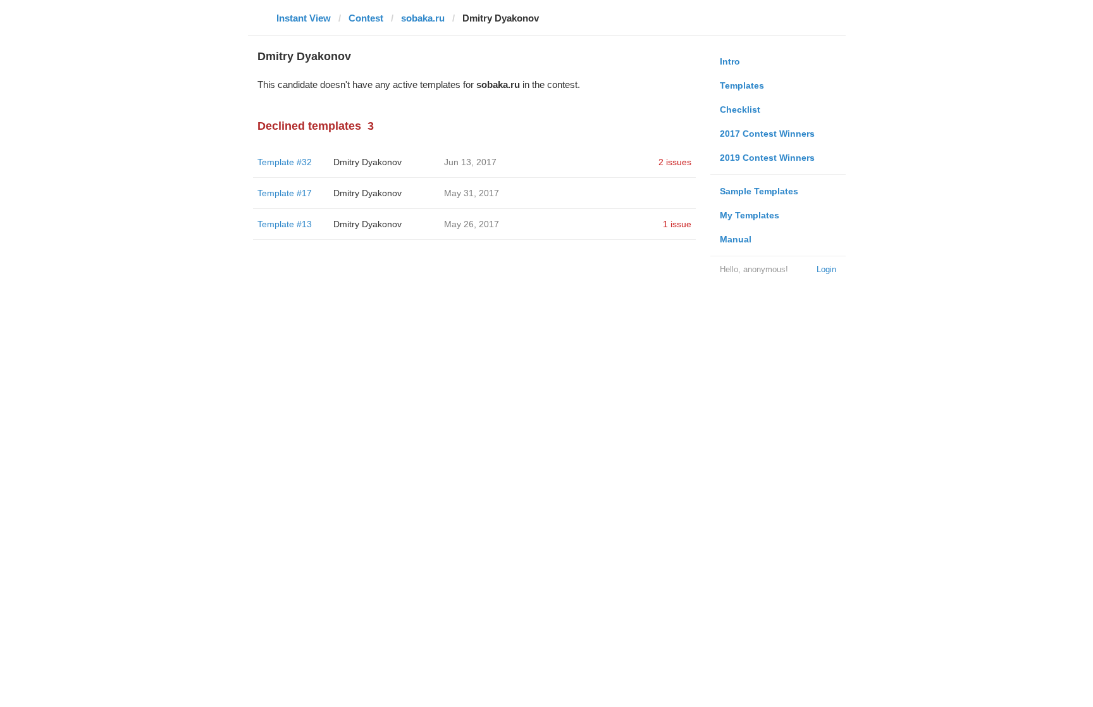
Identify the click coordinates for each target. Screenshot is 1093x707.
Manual (735, 239)
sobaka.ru (423, 18)
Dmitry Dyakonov (367, 162)
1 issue (677, 224)
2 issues (674, 162)
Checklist (740, 109)
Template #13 (284, 224)
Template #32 (284, 162)
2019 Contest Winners (767, 158)
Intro (730, 61)
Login (826, 269)
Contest (366, 18)
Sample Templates (759, 191)
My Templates (749, 215)
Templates (742, 85)
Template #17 (284, 193)
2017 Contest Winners (767, 133)
